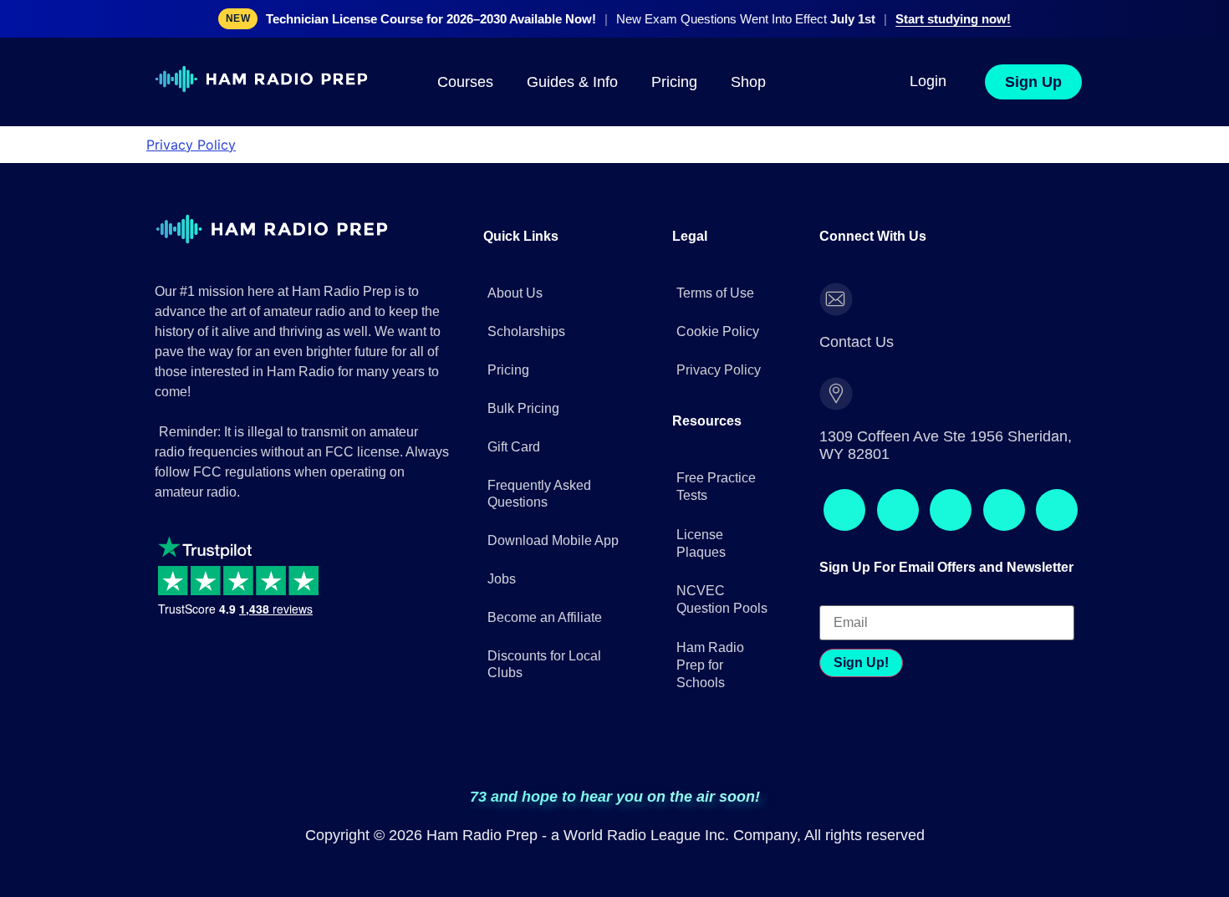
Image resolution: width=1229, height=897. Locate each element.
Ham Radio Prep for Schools (710, 620)
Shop (748, 82)
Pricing (674, 82)
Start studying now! (953, 19)
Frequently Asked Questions (539, 471)
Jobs (501, 556)
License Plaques (701, 497)
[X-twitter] (974, 405)
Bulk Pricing (523, 386)
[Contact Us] (836, 276)
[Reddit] (929, 405)
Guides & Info (572, 82)
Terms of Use (715, 270)
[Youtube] (1019, 405)
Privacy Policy (191, 144)
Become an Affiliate (544, 595)
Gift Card (513, 424)
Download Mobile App (553, 518)
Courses (465, 82)
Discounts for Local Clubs (544, 641)
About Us (515, 270)
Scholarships (526, 309)
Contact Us (902, 275)
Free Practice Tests (716, 441)
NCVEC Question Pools (721, 554)
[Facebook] (839, 405)
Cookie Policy (717, 309)
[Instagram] (884, 405)
